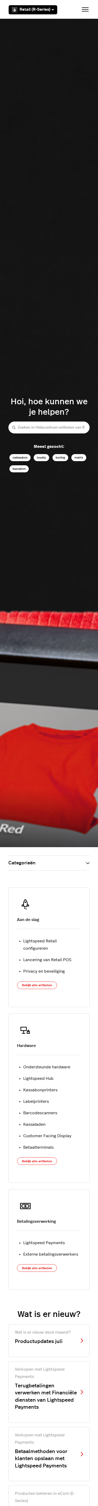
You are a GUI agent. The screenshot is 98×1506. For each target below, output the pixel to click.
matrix (78, 457)
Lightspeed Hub (38, 1078)
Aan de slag (28, 920)
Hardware (26, 1046)
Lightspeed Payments (44, 1243)
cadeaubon (20, 457)
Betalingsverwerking (36, 1221)
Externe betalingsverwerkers (50, 1254)
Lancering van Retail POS (47, 960)
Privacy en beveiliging (44, 971)
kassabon (19, 468)
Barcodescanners (40, 1113)
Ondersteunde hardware (46, 1067)
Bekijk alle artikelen (37, 985)
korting (60, 457)
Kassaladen (34, 1124)
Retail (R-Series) (35, 9)
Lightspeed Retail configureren (40, 944)
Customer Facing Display (47, 1136)
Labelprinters (36, 1101)
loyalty (41, 457)
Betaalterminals (38, 1147)
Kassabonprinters (40, 1090)
